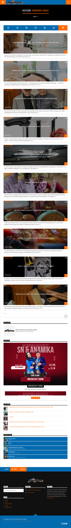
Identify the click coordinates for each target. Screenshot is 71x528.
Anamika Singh (40, 11)
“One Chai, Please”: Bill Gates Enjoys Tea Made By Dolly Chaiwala (36, 294)
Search (5, 313)
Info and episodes (35, 398)
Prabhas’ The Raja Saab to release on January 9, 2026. (21, 412)
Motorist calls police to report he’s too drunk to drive (36, 238)
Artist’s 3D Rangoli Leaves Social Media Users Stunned (36, 266)
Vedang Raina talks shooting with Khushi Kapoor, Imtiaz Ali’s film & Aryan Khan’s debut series (31, 407)
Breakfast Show (8, 62)
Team (6, 505)
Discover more (50, 498)
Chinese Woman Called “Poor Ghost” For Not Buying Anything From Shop (36, 43)
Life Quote (11, 417)
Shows (31, 521)
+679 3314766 (31, 492)
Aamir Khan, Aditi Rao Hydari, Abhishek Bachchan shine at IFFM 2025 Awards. (26, 422)
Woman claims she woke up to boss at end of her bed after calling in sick (36, 70)
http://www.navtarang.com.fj (34, 490)
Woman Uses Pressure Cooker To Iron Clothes (36, 126)
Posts (11, 521)
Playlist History (8, 507)
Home (6, 500)
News (6, 501)
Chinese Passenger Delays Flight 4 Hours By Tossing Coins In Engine (36, 154)
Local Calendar (24, 521)
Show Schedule (8, 503)
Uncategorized (8, 34)
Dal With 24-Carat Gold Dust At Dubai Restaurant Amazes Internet (36, 210)
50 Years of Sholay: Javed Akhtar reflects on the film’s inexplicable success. (27, 427)
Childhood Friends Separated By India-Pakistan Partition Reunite (36, 98)
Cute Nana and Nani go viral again (36, 182)
